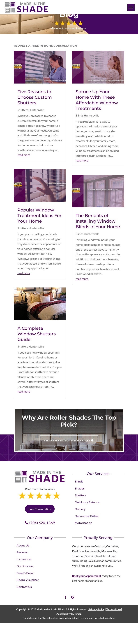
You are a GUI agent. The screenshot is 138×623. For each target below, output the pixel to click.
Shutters (80, 495)
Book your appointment (86, 575)
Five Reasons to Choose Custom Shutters (34, 97)
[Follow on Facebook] (65, 597)
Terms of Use (113, 609)
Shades (80, 488)
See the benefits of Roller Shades (67, 440)
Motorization (83, 523)
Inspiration (24, 559)
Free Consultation (40, 509)
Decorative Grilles (86, 516)
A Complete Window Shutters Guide (36, 334)
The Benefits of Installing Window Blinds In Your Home (98, 221)
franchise (109, 617)
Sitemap (77, 613)
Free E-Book (25, 573)
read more (23, 154)
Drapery (80, 509)
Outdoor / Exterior (87, 502)
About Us (23, 545)
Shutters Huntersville (30, 109)
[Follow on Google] (72, 597)
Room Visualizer (28, 580)
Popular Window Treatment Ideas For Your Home (39, 215)
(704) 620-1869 (42, 522)
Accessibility (63, 613)
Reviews (22, 552)
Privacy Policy (96, 609)
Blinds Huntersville (87, 115)
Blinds (79, 481)
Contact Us (24, 587)
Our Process (25, 566)
